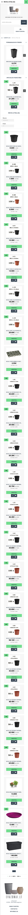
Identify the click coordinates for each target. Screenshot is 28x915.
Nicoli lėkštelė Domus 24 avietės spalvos (16, 822)
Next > (14, 876)
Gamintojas (7, 37)
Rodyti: (4, 123)
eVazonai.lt (14, 901)
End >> (19, 876)
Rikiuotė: (5, 118)
